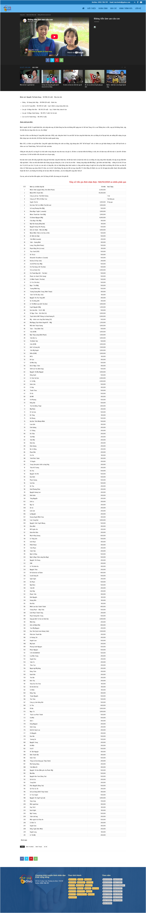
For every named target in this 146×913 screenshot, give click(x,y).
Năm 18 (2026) (107, 903)
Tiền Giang (72, 888)
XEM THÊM (35, 67)
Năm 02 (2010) (117, 888)
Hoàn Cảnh (103, 8)
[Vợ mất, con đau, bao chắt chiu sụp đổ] (73, 76)
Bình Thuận (81, 891)
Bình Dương (80, 885)
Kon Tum (80, 888)
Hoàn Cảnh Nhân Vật (31, 14)
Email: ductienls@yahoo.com (120, 2)
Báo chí (113, 8)
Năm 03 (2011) (107, 888)
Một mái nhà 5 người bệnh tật (27, 85)
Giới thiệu (91, 8)
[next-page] (125, 67)
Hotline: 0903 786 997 (100, 2)
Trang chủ (22, 14)
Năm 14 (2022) (29, 846)
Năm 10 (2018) (117, 897)
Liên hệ (138, 8)
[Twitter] (52, 60)
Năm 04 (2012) (107, 882)
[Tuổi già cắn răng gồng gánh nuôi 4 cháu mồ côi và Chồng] (51, 76)
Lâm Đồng (90, 882)
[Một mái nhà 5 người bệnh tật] (29, 76)
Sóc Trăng (95, 888)
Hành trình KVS (125, 8)
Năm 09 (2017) (107, 885)
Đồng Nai (88, 888)
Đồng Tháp (72, 891)
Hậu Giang (72, 882)
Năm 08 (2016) (117, 891)
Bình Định (72, 894)
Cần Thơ (72, 885)
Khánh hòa (88, 885)
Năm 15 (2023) (117, 900)
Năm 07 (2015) (117, 879)
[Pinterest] (57, 60)
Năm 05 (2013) (107, 891)
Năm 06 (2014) (107, 879)
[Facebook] (137, 2)
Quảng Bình (73, 897)
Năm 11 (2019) (117, 882)
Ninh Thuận (39, 846)
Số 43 (45, 846)
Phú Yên (89, 891)
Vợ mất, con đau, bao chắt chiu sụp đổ (72, 85)
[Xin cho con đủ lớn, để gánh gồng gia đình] (94, 76)
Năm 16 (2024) (117, 894)
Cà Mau (80, 879)
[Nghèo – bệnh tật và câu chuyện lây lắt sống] (116, 76)
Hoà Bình (91, 894)
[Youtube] (141, 2)
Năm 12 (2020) (107, 894)
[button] (134, 2)
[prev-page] (122, 67)
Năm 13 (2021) (107, 897)
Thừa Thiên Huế (82, 894)
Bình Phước (72, 879)
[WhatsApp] (61, 60)
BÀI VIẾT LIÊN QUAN (25, 67)
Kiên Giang (88, 879)
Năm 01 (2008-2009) (119, 885)
